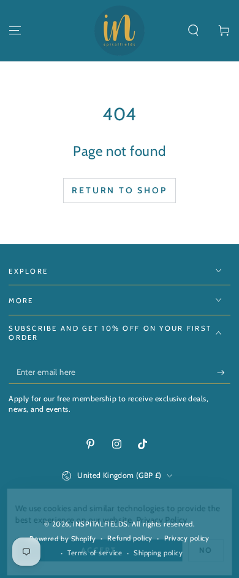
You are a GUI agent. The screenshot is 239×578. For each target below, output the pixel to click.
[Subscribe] (223, 372)
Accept (98, 550)
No (207, 550)
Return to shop (119, 190)
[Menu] (15, 30)
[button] (193, 30)
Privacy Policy (162, 519)
